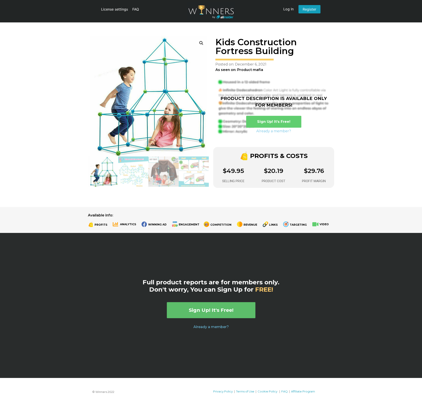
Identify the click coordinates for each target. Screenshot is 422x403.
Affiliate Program (303, 391)
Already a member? (273, 131)
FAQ (135, 9)
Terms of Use (245, 391)
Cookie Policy (267, 391)
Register (309, 9)
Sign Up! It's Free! (211, 310)
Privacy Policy (223, 391)
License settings (114, 9)
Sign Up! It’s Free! (273, 122)
